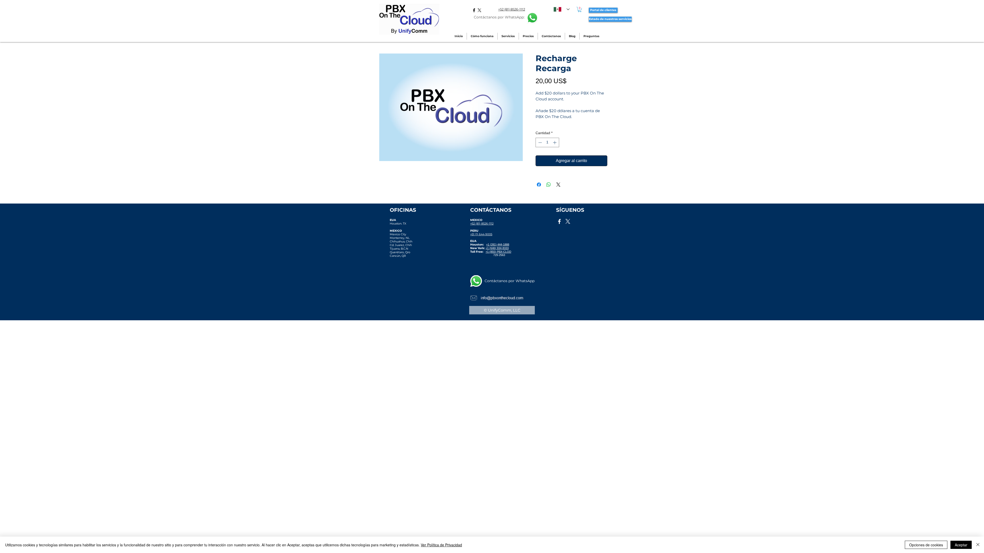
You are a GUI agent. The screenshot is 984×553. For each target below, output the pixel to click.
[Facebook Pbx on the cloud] (474, 10)
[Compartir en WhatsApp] (549, 185)
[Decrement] (539, 142)
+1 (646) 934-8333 (497, 248)
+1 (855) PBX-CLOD (498, 251)
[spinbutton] (547, 142)
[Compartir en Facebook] (539, 185)
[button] (580, 9)
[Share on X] (558, 185)
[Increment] (555, 142)
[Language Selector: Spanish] (561, 9)
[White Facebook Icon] (559, 221)
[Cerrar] (978, 545)
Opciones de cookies (926, 544)
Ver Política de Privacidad (441, 544)
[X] (479, 10)
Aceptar (961, 544)
